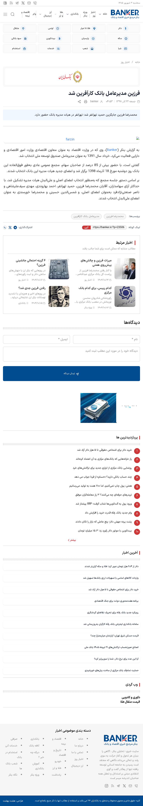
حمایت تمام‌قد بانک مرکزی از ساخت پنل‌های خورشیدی (112, 670)
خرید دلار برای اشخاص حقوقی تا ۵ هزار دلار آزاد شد (104, 450)
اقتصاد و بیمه (25, 14)
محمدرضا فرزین (115, 216)
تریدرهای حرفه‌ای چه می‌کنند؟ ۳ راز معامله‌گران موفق (103, 495)
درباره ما (79, 746)
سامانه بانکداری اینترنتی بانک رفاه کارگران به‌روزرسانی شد (111, 624)
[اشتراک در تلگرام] (15, 227)
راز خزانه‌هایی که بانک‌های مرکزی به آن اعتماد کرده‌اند (104, 459)
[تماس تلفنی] (35, 3)
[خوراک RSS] (11, 3)
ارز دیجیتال (47, 14)
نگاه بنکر (13, 775)
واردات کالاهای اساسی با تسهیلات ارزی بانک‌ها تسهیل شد (111, 578)
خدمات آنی (11, 746)
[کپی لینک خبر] (79, 101)
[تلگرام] (17, 3)
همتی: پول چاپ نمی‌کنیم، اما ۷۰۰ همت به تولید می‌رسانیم (100, 486)
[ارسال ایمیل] (29, 3)
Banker (112, 150)
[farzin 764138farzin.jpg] (71, 140)
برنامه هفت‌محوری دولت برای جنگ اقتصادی (116, 601)
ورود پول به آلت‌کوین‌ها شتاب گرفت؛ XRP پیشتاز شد (104, 504)
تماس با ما (77, 752)
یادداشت (56, 775)
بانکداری (74, 14)
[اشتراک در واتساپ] (5, 227)
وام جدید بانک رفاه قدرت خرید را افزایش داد (108, 513)
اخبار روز (93, 14)
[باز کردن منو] (5, 14)
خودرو (58, 761)
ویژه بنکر (85, 14)
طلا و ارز (61, 14)
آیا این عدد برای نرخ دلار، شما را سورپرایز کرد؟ (116, 659)
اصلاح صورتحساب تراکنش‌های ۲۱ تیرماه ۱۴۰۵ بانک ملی (111, 647)
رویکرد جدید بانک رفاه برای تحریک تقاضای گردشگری (113, 612)
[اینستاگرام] (5, 3)
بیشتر (73, 540)
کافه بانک (34, 746)
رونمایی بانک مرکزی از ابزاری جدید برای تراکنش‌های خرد (102, 468)
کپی (86, 227)
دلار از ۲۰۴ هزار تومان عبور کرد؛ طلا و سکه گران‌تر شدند (112, 566)
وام (34, 14)
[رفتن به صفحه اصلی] (125, 14)
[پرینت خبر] (85, 101)
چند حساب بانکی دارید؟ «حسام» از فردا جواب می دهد (103, 477)
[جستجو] (12, 14)
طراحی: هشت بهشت (13, 801)
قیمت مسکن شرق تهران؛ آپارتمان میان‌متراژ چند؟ (114, 636)
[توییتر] (23, 3)
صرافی (14, 739)
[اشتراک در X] (10, 227)
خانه (105, 14)
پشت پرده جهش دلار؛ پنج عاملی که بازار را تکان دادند (103, 522)
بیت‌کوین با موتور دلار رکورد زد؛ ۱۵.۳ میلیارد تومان (105, 531)
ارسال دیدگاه (70, 373)
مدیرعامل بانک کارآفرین (86, 216)
